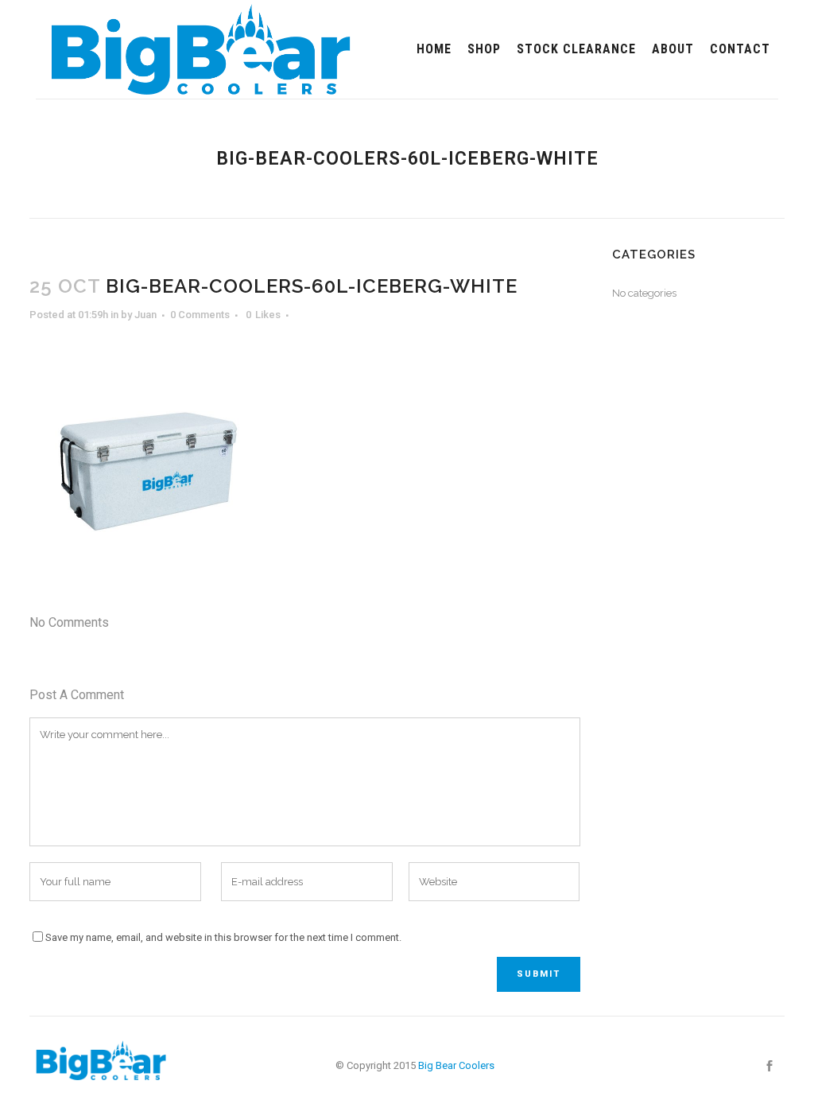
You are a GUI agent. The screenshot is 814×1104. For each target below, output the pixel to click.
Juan (145, 315)
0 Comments (200, 315)
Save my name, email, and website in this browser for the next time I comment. (223, 937)
